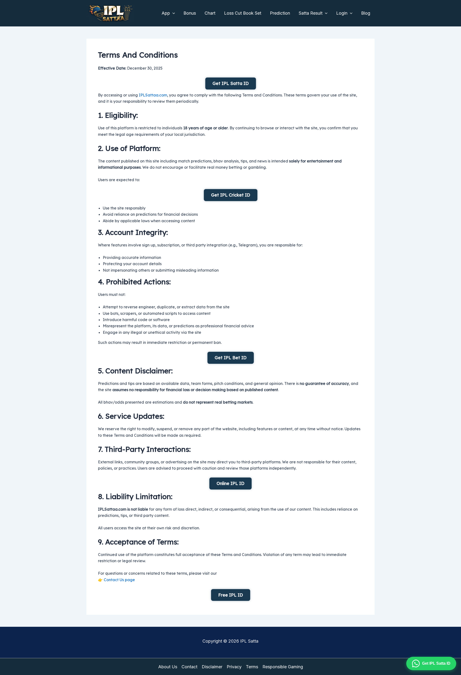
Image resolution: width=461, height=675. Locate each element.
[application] (172, 13)
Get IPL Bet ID (231, 357)
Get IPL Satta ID (230, 83)
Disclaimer (212, 666)
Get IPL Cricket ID (230, 195)
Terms (252, 666)
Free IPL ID (230, 595)
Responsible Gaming (282, 666)
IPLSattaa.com (153, 95)
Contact (189, 666)
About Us (167, 666)
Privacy (234, 666)
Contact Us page (119, 579)
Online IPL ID (230, 483)
